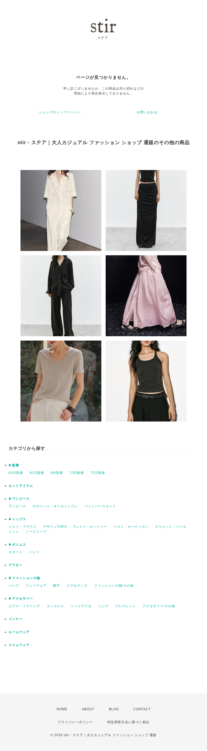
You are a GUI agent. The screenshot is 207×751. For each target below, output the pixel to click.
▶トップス (17, 519)
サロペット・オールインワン (55, 506)
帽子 (56, 585)
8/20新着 (16, 473)
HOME (62, 709)
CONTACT (142, 709)
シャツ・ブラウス (23, 527)
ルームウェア (19, 632)
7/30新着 (77, 473)
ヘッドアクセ (81, 606)
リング (103, 606)
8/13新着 (37, 473)
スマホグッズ (77, 585)
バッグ (14, 585)
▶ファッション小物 (24, 578)
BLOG (114, 709)
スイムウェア (19, 645)
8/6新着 (57, 473)
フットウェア (36, 585)
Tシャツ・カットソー (90, 527)
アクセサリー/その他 (159, 606)
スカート (16, 552)
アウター (16, 565)
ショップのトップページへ (60, 112)
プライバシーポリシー (75, 722)
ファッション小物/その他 (114, 585)
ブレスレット (125, 606)
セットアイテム (21, 486)
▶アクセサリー (21, 598)
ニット (14, 531)
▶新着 (14, 465)
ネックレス (55, 606)
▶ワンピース (19, 499)
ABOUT (88, 709)
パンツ (34, 552)
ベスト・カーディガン (131, 527)
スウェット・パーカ (171, 527)
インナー (16, 619)
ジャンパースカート (100, 506)
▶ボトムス (17, 544)
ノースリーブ (36, 531)
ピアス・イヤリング (24, 606)
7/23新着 (98, 473)
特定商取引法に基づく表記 (128, 722)
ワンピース (17, 506)
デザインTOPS (55, 527)
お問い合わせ (147, 112)
